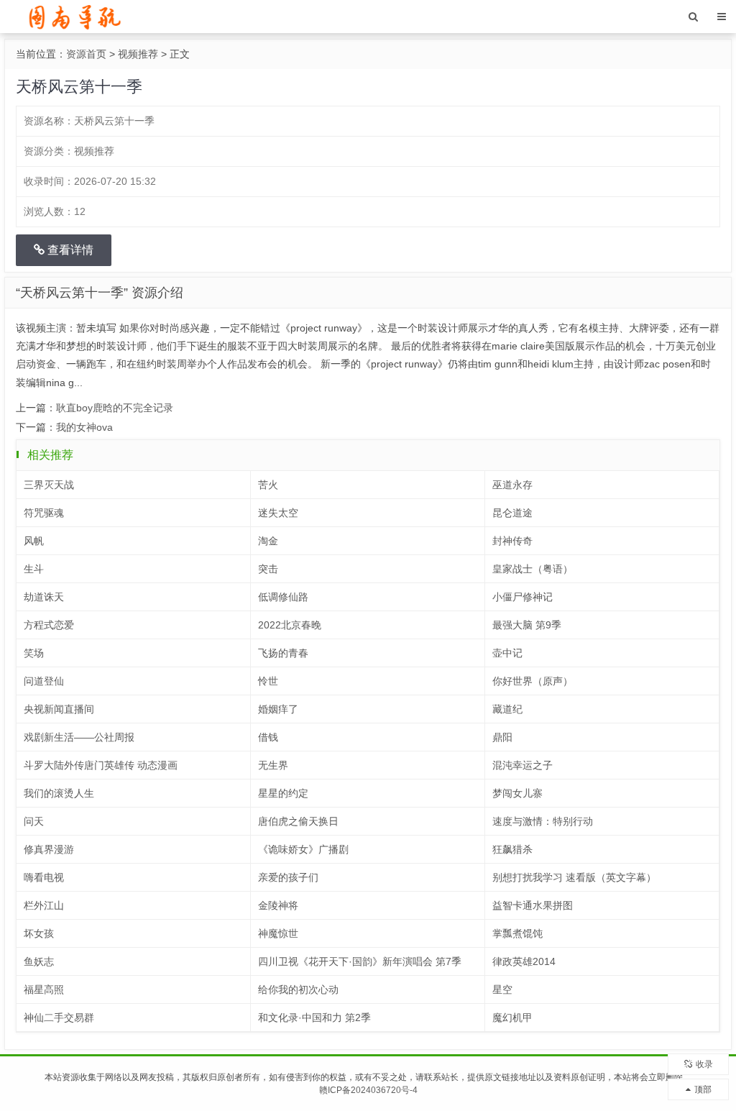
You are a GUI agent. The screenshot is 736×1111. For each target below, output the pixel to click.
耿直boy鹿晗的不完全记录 (114, 407)
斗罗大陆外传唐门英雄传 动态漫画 (101, 765)
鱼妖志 (39, 961)
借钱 (268, 737)
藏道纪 (507, 709)
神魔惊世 (278, 933)
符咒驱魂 (44, 512)
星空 (502, 989)
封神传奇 (512, 541)
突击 (268, 569)
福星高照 (44, 989)
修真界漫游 (49, 849)
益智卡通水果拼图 (532, 905)
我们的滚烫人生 (59, 793)
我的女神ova (84, 427)
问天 (34, 821)
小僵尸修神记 (522, 597)
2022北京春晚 (289, 625)
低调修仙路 (283, 597)
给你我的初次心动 (298, 989)
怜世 (268, 681)
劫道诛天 (44, 597)
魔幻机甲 (512, 1017)
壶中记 (507, 653)
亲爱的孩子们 (288, 877)
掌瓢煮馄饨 (517, 933)
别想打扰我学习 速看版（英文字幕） (574, 877)
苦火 (268, 484)
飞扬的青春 (283, 653)
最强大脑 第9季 (526, 625)
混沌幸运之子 (522, 765)
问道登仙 (44, 681)
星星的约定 (283, 793)
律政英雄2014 (524, 961)
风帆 (34, 541)
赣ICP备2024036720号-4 (368, 1090)
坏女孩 (39, 933)
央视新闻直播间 (59, 709)
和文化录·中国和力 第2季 (314, 1017)
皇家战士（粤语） (532, 569)
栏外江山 (44, 905)
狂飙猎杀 (512, 849)
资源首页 (86, 54)
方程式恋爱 (49, 625)
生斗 (34, 569)
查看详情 (69, 250)
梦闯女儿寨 (517, 793)
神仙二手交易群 (59, 1017)
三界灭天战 (49, 484)
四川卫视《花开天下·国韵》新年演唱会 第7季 (359, 961)
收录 (704, 1064)
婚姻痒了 (278, 709)
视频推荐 (138, 54)
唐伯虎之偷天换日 (298, 821)
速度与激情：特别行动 (542, 821)
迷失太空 (278, 512)
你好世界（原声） (532, 681)
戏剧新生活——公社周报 (79, 737)
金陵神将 (278, 905)
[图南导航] (73, 16)
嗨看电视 (44, 877)
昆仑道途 (512, 512)
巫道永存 (512, 484)
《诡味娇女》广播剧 (303, 849)
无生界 (273, 765)
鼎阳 (502, 737)
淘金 (268, 541)
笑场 (34, 653)
